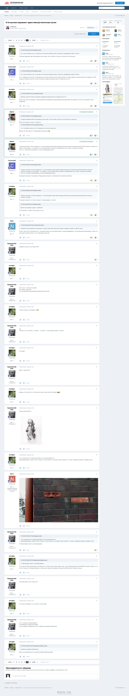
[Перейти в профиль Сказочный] (12, 72)
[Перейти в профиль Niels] (12, 226)
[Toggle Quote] (21, 50)
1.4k (13, 79)
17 (13, 40)
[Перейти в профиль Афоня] (12, 117)
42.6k (12, 233)
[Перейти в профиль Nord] (12, 479)
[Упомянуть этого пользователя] (20, 61)
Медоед (14, 26)
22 (27, 40)
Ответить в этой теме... (20, 676)
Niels (12, 221)
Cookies (69, 692)
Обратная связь (61, 692)
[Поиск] (123, 8)
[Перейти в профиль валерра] (12, 51)
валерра (12, 46)
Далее (33, 40)
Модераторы (35, 11)
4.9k (12, 258)
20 (21, 40)
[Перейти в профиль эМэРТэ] (103, 31)
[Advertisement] (113, 119)
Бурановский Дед (11, 244)
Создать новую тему (80, 33)
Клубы (31, 7)
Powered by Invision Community (64, 693)
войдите (52, 670)
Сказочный (12, 67)
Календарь (14, 11)
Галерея (21, 11)
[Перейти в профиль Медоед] (7, 27)
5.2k (12, 486)
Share (82, 27)
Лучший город (22, 28)
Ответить (93, 33)
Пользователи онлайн (45, 11)
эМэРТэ (108, 30)
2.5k (12, 59)
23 (30, 40)
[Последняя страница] (37, 40)
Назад (10, 40)
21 (24, 40)
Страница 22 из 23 (44, 40)
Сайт (7, 7)
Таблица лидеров (58, 11)
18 (16, 40)
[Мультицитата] (24, 61)
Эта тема (117, 7)
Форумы (7, 11)
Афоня (35, 50)
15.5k (12, 124)
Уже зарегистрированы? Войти (105, 3)
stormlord (108, 34)
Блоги (27, 11)
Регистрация (120, 3)
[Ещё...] (96, 46)
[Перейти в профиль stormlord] (103, 35)
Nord (12, 474)
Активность (13, 7)
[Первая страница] (6, 40)
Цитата (28, 60)
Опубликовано (26, 46)
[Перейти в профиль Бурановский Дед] (12, 250)
